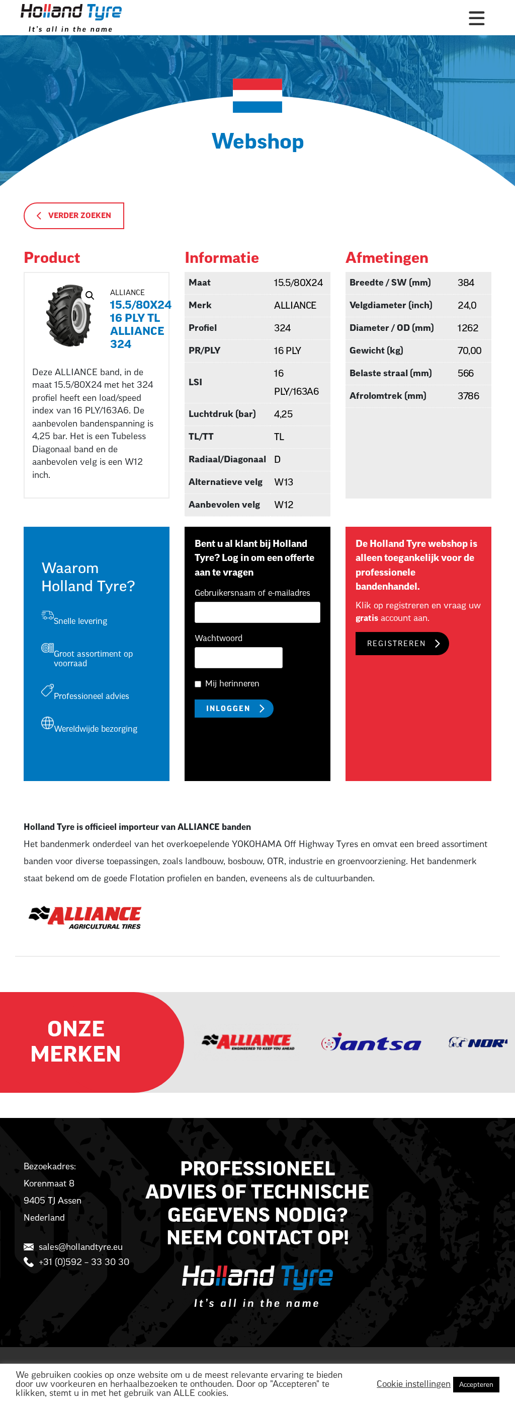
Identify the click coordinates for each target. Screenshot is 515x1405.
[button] (90, 296)
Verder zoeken (79, 216)
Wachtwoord (218, 639)
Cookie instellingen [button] (414, 1384)
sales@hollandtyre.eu (81, 1247)
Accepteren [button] (476, 1384)
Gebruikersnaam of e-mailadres (252, 593)
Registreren (396, 644)
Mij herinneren (232, 684)
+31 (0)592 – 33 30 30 (84, 1262)
